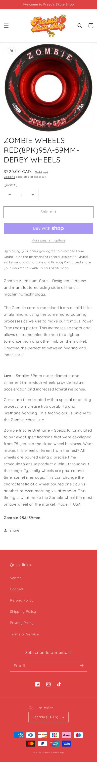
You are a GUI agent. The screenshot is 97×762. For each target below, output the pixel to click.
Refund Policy (22, 600)
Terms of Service (24, 634)
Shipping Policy (23, 611)
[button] (6, 25)
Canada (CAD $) (45, 717)
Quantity (10, 185)
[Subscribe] (81, 665)
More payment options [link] (48, 240)
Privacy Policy (22, 622)
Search (16, 578)
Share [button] (14, 530)
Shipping (9, 176)
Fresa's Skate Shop (53, 752)
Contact (16, 589)
